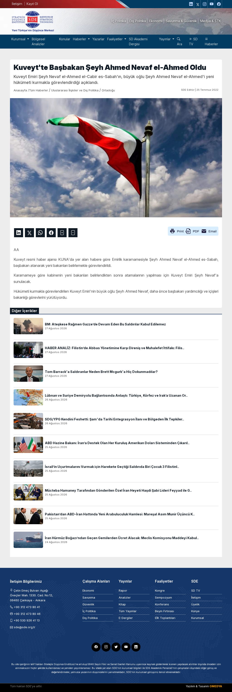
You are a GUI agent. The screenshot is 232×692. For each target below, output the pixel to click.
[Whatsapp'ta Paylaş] (40, 232)
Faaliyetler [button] (115, 39)
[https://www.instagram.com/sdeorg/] (205, 4)
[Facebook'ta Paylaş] (51, 232)
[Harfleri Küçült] (72, 232)
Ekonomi (88, 590)
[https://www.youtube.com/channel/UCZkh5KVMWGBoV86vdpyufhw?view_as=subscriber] (212, 4)
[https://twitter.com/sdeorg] (198, 4)
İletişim (17, 4)
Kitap (122, 604)
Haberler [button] (80, 39)
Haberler (211, 44)
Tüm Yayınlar (128, 611)
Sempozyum (163, 597)
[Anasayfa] (32, 21)
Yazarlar (98, 39)
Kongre (160, 590)
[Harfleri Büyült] (62, 232)
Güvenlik (88, 604)
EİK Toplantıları (165, 618)
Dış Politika (90, 618)
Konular (64, 39)
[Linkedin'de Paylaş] (18, 232)
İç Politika (89, 611)
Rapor (123, 590)
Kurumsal (197, 618)
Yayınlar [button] (165, 39)
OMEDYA (216, 686)
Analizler (125, 597)
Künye (195, 611)
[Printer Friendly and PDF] (193, 230)
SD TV (193, 41)
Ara (179, 44)
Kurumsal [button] (18, 39)
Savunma (88, 597)
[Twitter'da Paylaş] (29, 232)
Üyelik (195, 604)
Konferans (162, 604)
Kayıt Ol (32, 4)
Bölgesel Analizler (38, 41)
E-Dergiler (126, 618)
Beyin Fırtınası (164, 611)
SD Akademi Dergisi (138, 41)
